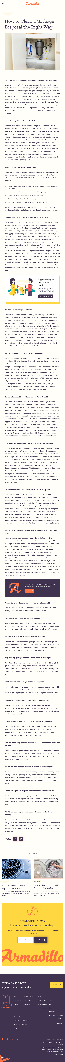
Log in (59, 1018)
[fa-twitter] (7, 1039)
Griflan (61, 1054)
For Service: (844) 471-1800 (21, 1020)
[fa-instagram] (12, 1039)
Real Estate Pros (42, 1000)
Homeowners (17, 1000)
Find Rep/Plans (27, 1000)
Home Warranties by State (56, 1015)
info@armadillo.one (19, 1028)
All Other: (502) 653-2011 (20, 1024)
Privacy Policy (50, 1039)
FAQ (50, 1008)
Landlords (16, 1004)
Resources (52, 1011)
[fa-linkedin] (17, 1039)
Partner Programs (42, 1008)
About (50, 1000)
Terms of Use (59, 1039)
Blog (50, 1004)
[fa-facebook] (2, 1039)
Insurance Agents (42, 1004)
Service (59, 1023)
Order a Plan (27, 1004)
